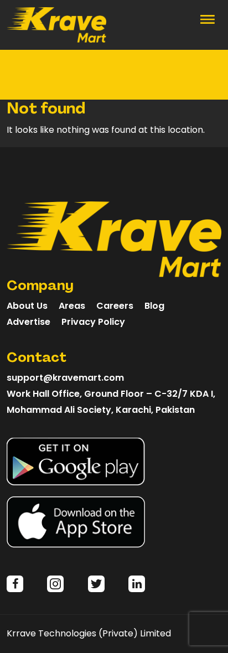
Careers (114, 305)
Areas (72, 305)
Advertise (28, 321)
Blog (154, 305)
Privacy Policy (93, 321)
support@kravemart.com (65, 377)
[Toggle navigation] (207, 18)
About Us (27, 305)
